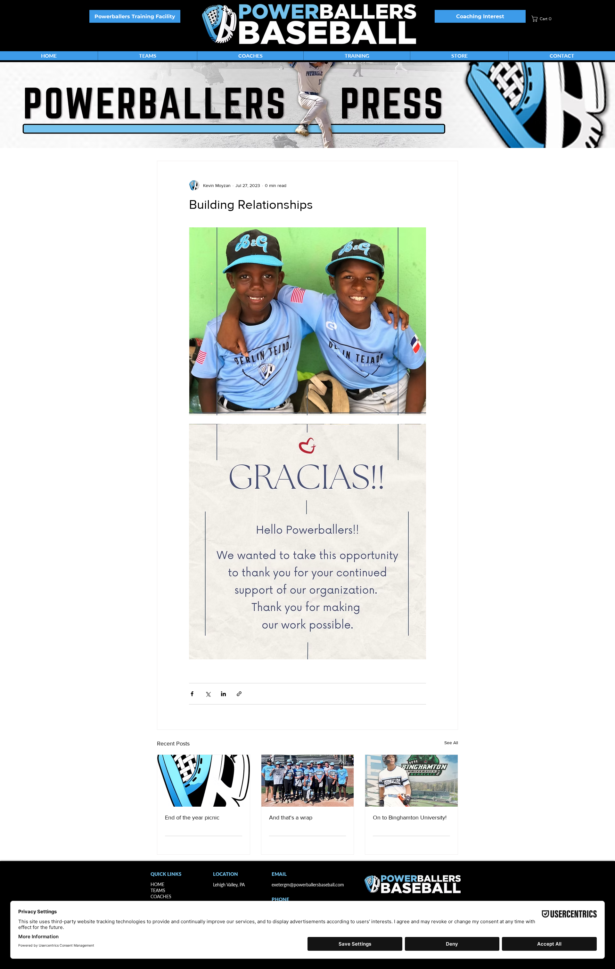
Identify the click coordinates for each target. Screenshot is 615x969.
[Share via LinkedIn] (223, 694)
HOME (157, 884)
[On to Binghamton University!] (411, 781)
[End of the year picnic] (203, 781)
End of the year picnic (192, 817)
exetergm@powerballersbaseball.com (308, 884)
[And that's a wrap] (307, 781)
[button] (548, 19)
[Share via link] (239, 694)
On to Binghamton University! (410, 817)
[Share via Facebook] (192, 694)
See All (451, 742)
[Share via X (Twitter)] (208, 694)
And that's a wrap (290, 817)
